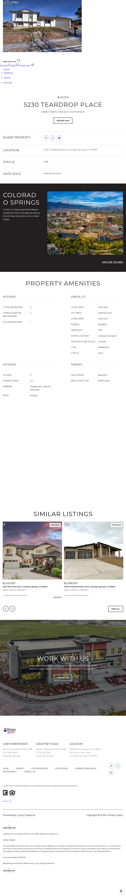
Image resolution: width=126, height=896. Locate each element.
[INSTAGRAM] (117, 765)
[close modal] (123, 3)
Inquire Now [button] (63, 121)
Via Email (7, 83)
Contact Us (30, 772)
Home (6, 768)
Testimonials (10, 772)
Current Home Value (86, 768)
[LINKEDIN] (111, 772)
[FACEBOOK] (111, 765)
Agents (20, 768)
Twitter (6, 78)
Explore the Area (113, 262)
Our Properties (39, 768)
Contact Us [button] (63, 678)
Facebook (8, 73)
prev (6, 55)
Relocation (61, 768)
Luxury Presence (26, 815)
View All (115, 609)
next (12, 55)
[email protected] (11, 756)
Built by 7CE (7, 801)
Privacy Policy (115, 815)
